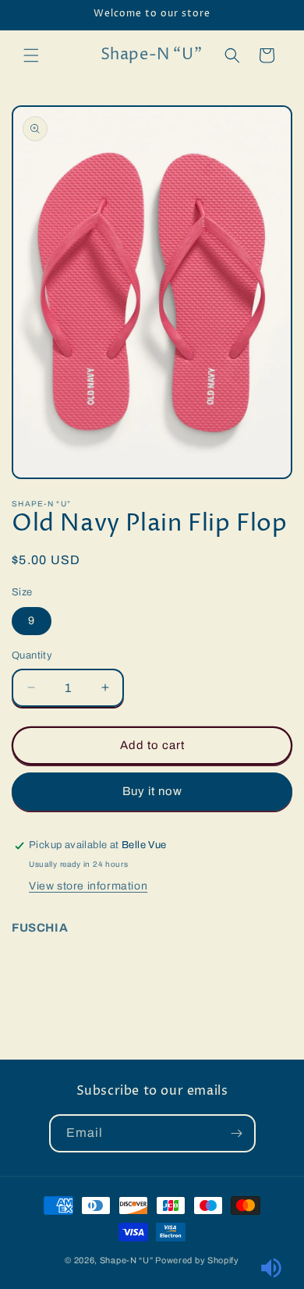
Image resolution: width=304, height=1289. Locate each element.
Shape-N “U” (127, 1260)
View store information (88, 886)
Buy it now (152, 791)
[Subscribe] (237, 1133)
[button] (31, 55)
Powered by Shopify (197, 1260)
